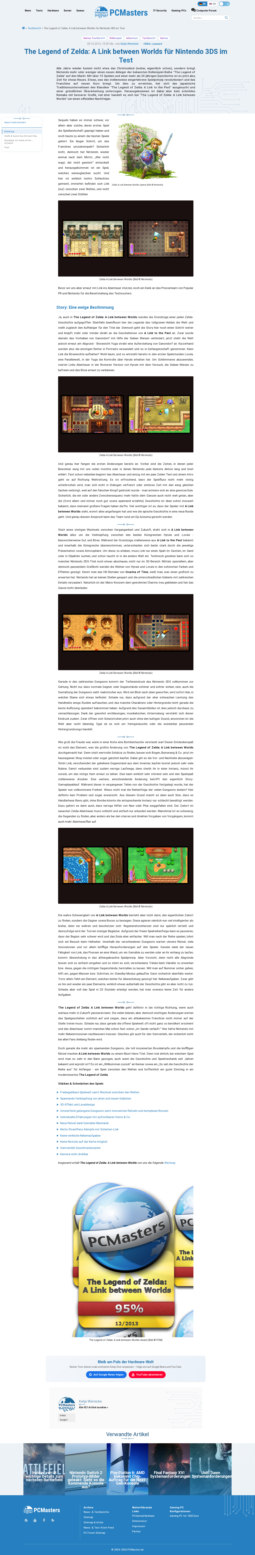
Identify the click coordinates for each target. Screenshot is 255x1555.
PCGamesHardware (143, 1515)
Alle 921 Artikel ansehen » (93, 1407)
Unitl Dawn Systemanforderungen (212, 1474)
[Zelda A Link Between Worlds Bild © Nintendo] (125, 238)
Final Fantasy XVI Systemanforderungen (170, 1474)
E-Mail (63, 1415)
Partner (136, 1531)
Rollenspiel (116, 38)
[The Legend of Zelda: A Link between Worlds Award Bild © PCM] (125, 1253)
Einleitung (9, 131)
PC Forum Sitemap (94, 1532)
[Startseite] (23, 28)
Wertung (169, 1162)
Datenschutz (139, 1521)
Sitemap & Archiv (93, 1522)
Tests (39, 10)
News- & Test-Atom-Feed (99, 1527)
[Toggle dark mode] (224, 4)
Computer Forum (206, 10)
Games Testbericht (94, 38)
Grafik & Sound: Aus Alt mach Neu (20, 136)
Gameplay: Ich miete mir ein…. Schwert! (18, 141)
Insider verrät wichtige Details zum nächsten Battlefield (44, 1476)
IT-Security (160, 10)
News (28, 10)
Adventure (132, 38)
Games (80, 10)
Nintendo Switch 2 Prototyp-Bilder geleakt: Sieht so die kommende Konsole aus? (86, 1479)
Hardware (53, 10)
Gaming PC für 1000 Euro (184, 1515)
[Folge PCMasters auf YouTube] (35, 1520)
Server (67, 10)
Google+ (64, 1420)
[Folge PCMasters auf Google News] (26, 1520)
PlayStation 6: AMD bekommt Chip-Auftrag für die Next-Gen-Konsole (127, 1478)
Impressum (138, 1526)
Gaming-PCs (178, 10)
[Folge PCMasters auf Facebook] (43, 1520)
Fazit (6, 147)
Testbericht (34, 28)
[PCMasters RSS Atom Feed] (52, 1520)
